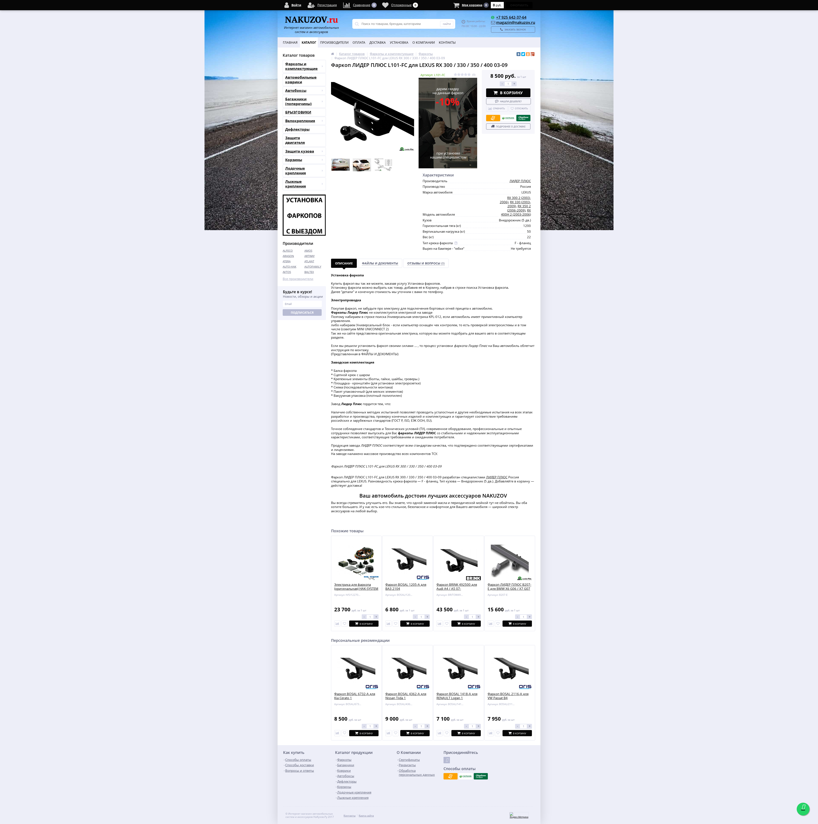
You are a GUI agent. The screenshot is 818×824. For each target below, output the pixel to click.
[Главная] (332, 54)
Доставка (377, 42)
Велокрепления (300, 120)
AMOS (308, 251)
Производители (334, 42)
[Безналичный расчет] (493, 118)
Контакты (447, 42)
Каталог (309, 42)
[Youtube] (447, 760)
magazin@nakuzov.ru (515, 22)
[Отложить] (344, 624)
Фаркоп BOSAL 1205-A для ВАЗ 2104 (405, 587)
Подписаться (302, 312)
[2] (459, 75)
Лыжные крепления (295, 184)
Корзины (293, 159)
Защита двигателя (295, 140)
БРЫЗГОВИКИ (298, 112)
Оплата (359, 42)
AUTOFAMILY (312, 266)
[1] (455, 75)
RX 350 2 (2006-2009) (519, 208)
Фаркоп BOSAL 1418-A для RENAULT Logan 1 (456, 696)
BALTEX (309, 272)
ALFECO (288, 251)
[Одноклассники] (528, 54)
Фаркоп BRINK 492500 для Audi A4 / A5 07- (456, 587)
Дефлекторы (297, 129)
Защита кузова (299, 151)
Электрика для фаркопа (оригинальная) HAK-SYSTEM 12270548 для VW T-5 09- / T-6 (356, 591)
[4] (465, 75)
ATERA (287, 261)
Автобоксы (295, 90)
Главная (290, 42)
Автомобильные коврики (301, 79)
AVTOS (287, 272)
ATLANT (309, 261)
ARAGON (288, 256)
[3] (462, 75)
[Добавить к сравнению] (337, 733)
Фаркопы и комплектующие (301, 66)
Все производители (298, 279)
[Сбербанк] (508, 118)
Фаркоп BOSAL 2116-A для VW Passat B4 (508, 696)
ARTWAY (309, 256)
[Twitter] (523, 54)
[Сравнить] (337, 624)
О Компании (423, 42)
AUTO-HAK (289, 266)
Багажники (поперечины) (298, 101)
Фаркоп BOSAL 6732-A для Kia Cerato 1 (354, 696)
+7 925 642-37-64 (511, 17)
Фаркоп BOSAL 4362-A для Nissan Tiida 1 (405, 696)
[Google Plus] (532, 54)
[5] (469, 75)
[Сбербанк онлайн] (523, 118)
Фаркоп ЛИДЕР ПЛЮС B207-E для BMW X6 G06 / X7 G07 (509, 587)
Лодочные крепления (295, 170)
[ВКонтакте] (518, 54)
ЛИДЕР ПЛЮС (520, 181)
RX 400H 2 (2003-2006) (516, 212)
